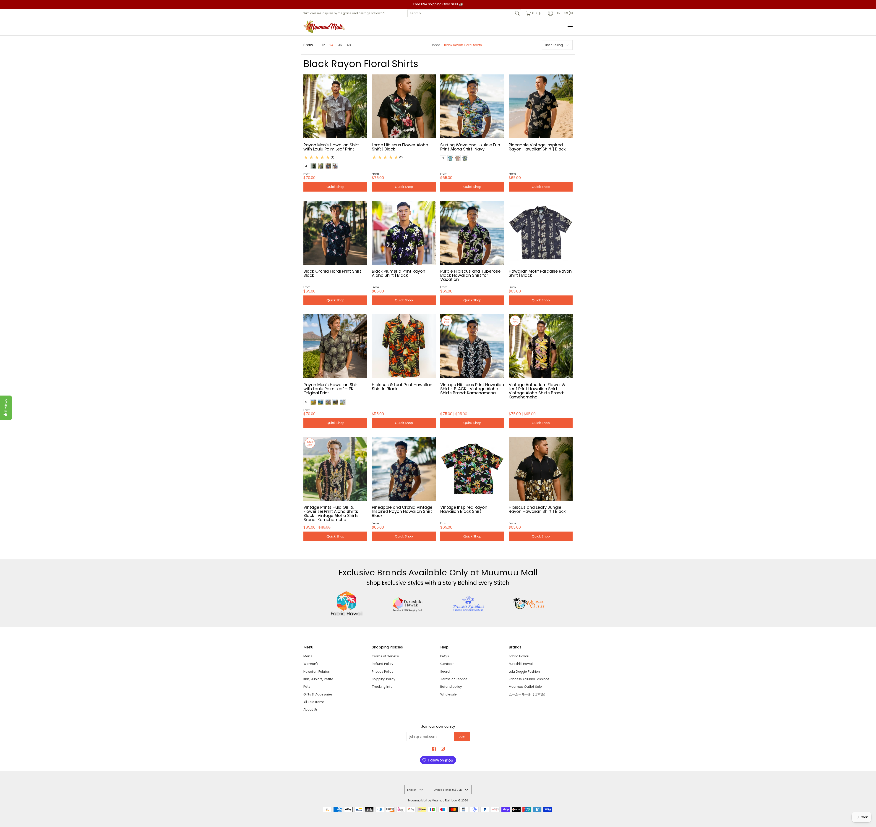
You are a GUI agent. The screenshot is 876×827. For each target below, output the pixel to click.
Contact (447, 663)
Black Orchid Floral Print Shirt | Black (333, 273)
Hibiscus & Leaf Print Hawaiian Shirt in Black (402, 387)
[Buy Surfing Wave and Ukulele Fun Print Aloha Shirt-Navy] (472, 106)
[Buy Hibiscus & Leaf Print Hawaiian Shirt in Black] (404, 346)
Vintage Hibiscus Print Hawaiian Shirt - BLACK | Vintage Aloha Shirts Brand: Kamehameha (472, 389)
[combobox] (460, 13)
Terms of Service (385, 656)
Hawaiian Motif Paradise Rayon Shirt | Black (540, 273)
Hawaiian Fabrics (316, 671)
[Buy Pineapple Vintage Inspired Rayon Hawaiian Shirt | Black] (541, 106)
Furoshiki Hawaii (521, 663)
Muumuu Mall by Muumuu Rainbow (432, 800)
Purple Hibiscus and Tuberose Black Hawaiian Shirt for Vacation (470, 275)
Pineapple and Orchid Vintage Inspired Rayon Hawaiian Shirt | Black (403, 511)
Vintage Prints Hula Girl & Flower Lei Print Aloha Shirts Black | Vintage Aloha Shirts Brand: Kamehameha (331, 513)
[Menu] (570, 26)
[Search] (517, 13)
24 (331, 45)
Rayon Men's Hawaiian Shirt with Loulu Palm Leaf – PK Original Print (331, 389)
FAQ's (444, 656)
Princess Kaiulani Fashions (529, 679)
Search (445, 671)
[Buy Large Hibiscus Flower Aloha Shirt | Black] (404, 106)
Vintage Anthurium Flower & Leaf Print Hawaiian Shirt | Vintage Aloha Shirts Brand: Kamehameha (537, 391)
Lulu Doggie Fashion (524, 671)
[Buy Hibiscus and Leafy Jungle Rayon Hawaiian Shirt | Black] (541, 469)
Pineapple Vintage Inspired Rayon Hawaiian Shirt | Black (537, 147)
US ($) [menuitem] (568, 13)
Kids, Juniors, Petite (318, 679)
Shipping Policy (383, 679)
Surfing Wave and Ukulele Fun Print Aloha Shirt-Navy (470, 147)
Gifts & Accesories (318, 694)
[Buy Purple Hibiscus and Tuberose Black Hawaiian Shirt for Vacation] (472, 233)
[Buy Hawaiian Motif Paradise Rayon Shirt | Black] (541, 233)
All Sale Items (313, 702)
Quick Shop (335, 186)
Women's (310, 663)
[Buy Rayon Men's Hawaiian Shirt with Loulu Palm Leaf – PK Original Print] (335, 346)
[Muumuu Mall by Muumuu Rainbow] (325, 26)
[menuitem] (534, 13)
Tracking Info (382, 686)
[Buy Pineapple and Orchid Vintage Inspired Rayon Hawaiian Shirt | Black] (404, 469)
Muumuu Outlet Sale (525, 686)
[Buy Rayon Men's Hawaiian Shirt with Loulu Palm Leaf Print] (335, 106)
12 (323, 45)
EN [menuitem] (558, 13)
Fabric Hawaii (519, 656)
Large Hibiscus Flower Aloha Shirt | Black (400, 147)
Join (462, 736)
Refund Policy (382, 663)
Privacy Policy (382, 671)
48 (349, 45)
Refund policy (451, 686)
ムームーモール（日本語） (528, 694)
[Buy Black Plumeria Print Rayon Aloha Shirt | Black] (404, 233)
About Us (310, 709)
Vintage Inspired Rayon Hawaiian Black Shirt (463, 509)
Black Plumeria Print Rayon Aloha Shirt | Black (398, 273)
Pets (306, 686)
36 (340, 45)
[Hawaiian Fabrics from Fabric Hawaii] (347, 603)
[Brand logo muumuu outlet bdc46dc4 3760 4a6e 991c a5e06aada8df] (529, 603)
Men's (308, 656)
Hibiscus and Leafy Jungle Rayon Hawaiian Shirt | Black (537, 509)
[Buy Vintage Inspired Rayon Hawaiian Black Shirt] (472, 469)
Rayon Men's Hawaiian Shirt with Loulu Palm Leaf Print (331, 147)
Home (435, 45)
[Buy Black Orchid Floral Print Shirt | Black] (335, 233)
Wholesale (448, 694)
